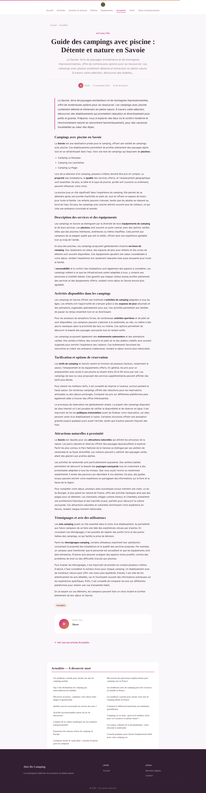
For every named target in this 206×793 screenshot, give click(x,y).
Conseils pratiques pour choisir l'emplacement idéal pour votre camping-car (129, 735)
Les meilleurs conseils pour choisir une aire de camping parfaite (73, 679)
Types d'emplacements (149, 10)
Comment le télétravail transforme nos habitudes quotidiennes (128, 707)
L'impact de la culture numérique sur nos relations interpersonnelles (75, 723)
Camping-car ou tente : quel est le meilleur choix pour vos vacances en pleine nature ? (128, 717)
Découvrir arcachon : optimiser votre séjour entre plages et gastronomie (74, 698)
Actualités (121, 10)
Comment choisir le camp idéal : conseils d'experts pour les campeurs (75, 742)
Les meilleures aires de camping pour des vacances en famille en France (129, 689)
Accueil (49, 10)
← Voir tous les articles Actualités (72, 642)
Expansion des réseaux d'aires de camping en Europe (73, 732)
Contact (149, 775)
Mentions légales (153, 770)
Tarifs (132, 10)
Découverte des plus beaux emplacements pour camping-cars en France (127, 679)
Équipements (107, 10)
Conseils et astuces (78, 10)
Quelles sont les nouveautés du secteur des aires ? (75, 706)
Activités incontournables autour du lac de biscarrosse (71, 714)
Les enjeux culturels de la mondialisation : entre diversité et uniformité (128, 726)
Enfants (93, 10)
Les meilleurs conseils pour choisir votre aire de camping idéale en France (128, 698)
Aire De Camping (34, 766)
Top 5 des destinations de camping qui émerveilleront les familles (70, 689)
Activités (61, 10)
